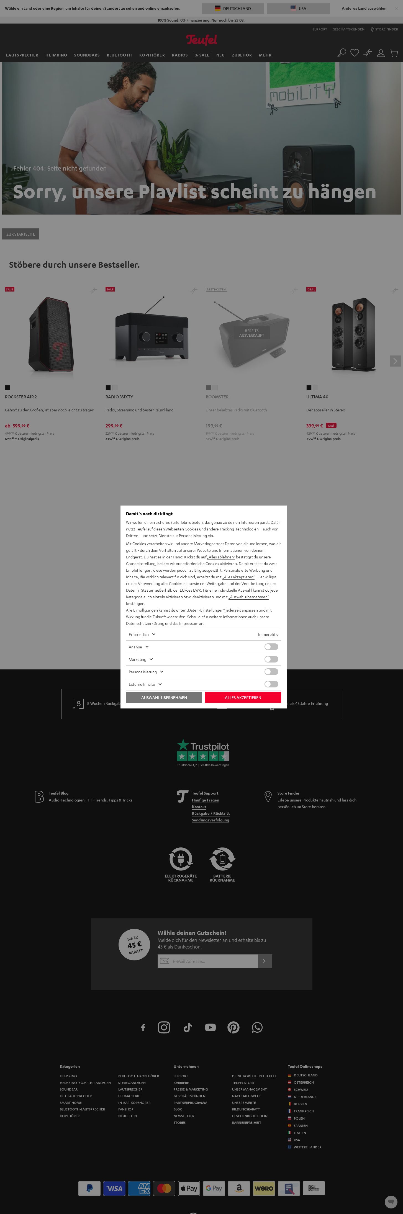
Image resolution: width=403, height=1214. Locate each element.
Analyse (135, 646)
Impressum (188, 623)
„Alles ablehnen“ (221, 556)
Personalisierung (143, 671)
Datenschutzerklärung (145, 623)
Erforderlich (139, 634)
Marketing (137, 659)
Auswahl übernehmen (164, 697)
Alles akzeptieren (243, 697)
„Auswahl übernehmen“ (249, 596)
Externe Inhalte (142, 684)
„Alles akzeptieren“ (238, 576)
